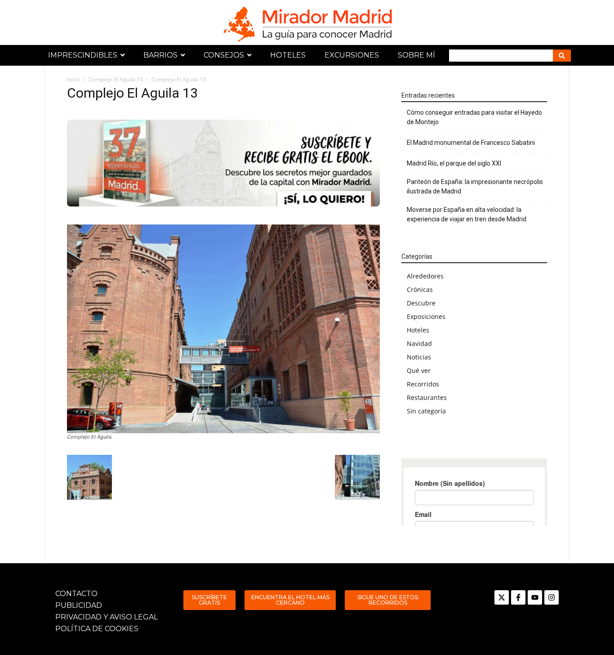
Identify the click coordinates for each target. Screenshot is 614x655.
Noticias (419, 357)
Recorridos (423, 384)
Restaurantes (427, 397)
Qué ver (419, 370)
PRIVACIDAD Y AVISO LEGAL (106, 617)
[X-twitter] (501, 597)
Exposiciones (426, 316)
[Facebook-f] (518, 597)
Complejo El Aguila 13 (116, 79)
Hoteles (418, 330)
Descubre (421, 303)
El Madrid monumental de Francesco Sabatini (471, 142)
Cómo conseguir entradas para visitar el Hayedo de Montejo (474, 117)
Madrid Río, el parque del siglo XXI (454, 163)
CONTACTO (76, 593)
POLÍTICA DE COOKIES (96, 628)
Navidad (419, 343)
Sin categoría (426, 411)
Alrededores (425, 276)
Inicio (73, 79)
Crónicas (420, 289)
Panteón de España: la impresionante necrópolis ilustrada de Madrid (475, 186)
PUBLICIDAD (78, 605)
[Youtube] (535, 597)
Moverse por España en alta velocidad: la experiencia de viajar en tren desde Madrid (466, 214)
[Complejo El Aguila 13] (223, 328)
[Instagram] (551, 597)
